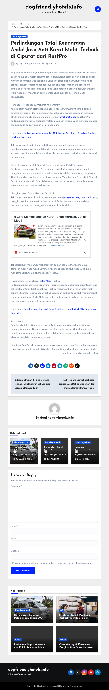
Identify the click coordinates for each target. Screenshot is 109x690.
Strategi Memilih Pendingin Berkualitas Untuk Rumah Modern (75, 618)
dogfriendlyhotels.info (53, 7)
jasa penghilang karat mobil (78, 197)
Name (14, 526)
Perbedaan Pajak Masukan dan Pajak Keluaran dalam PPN (29, 647)
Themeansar (76, 686)
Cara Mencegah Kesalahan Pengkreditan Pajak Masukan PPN (76, 647)
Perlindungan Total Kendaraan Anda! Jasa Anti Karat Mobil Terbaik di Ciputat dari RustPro (54, 50)
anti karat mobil (68, 117)
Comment (16, 486)
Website (15, 551)
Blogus (62, 686)
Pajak (17, 640)
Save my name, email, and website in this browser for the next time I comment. (52, 563)
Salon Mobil (45, 281)
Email (14, 538)
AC (61, 610)
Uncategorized (19, 36)
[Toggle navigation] (10, 9)
